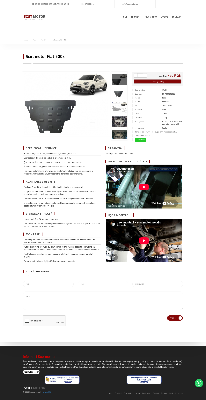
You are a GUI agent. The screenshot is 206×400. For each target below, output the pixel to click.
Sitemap (164, 393)
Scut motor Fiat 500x (59, 40)
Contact (176, 17)
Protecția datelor (176, 393)
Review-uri (146, 393)
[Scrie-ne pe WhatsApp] (199, 383)
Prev (27, 104)
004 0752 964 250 (88, 4)
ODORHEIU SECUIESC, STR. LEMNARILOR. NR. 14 (50, 4)
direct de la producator (33, 19)
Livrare (164, 17)
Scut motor (150, 17)
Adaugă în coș (158, 81)
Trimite (173, 318)
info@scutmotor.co (130, 4)
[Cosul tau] (177, 3)
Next (107, 104)
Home (124, 17)
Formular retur (31, 371)
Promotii (136, 17)
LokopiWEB (47, 392)
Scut (34, 16)
